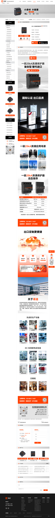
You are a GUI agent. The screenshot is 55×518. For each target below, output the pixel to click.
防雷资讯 (47, 1)
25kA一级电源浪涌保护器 (26, 419)
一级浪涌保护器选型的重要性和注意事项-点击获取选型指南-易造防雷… (39, 466)
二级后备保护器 (8, 68)
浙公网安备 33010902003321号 (37, 516)
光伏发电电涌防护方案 (38, 505)
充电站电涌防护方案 (37, 502)
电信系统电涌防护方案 (38, 509)
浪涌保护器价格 (32, 419)
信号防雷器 (8, 41)
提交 (37, 442)
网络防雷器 (8, 44)
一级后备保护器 (8, 66)
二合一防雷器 (8, 42)
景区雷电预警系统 (9, 58)
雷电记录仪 (8, 76)
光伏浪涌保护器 (8, 37)
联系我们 (3, 3)
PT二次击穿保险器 (9, 79)
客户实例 (43, 1)
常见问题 (43, 502)
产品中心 (34, 1)
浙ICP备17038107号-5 (27, 516)
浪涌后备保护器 (8, 64)
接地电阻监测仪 (39, 19)
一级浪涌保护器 (21, 19)
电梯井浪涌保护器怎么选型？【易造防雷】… (39, 471)
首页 (20, 1)
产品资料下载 (45, 25)
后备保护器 (47, 19)
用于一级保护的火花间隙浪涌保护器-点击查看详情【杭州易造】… (23, 473)
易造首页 (10, 19)
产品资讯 (43, 499)
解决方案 (38, 1)
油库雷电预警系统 (9, 56)
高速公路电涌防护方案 (38, 503)
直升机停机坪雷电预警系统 (9, 60)
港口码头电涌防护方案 (38, 499)
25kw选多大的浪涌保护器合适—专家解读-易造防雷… (23, 468)
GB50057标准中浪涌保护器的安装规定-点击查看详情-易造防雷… (23, 469)
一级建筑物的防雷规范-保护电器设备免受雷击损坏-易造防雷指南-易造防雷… (39, 468)
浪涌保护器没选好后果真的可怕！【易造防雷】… (40, 469)
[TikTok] (8, 508)
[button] (29, 40)
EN (8, 3)
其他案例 (29, 502)
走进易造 (51, 1)
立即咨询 (36, 42)
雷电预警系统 (29, 1)
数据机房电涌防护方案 (38, 508)
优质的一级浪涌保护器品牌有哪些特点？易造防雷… (23, 466)
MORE (47, 463)
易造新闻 (48, 499)
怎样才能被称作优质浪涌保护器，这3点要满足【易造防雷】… (23, 471)
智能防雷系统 (8, 72)
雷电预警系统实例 (30, 499)
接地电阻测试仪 (8, 74)
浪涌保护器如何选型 (38, 419)
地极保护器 (8, 78)
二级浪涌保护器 (8, 31)
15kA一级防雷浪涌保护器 (22, 422)
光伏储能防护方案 (37, 504)
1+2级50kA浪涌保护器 (44, 422)
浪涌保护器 (24, 1)
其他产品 (7, 70)
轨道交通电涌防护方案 (38, 510)
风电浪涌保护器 (8, 35)
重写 (41, 490)
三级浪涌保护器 (8, 33)
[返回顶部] (48, 415)
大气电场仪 (8, 52)
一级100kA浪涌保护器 (43, 461)
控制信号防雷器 (8, 48)
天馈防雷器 (8, 46)
